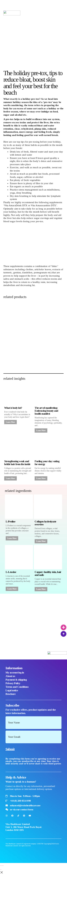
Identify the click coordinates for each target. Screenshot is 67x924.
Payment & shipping (16, 679)
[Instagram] (6, 816)
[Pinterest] (24, 816)
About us (10, 676)
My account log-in (15, 672)
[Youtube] (30, 816)
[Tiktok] (18, 816)
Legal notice (12, 690)
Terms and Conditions (17, 686)
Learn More (10, 422)
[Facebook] (12, 816)
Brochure (10, 694)
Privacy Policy (13, 683)
